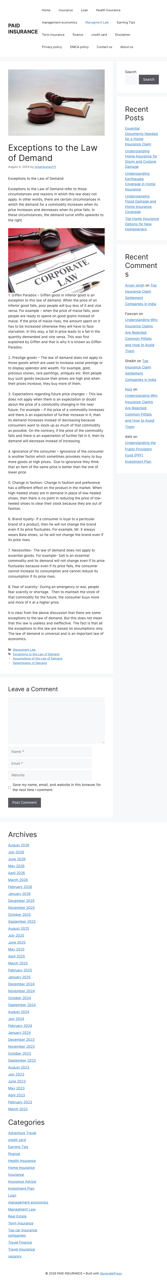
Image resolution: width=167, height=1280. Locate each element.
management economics (59, 22)
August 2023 (18, 1067)
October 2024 (19, 998)
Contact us (104, 47)
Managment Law (97, 22)
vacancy (15, 1256)
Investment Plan (21, 1188)
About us (126, 47)
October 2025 (19, 915)
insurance (66, 10)
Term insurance (53, 35)
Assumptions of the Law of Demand (37, 658)
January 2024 (19, 1033)
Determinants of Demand (30, 663)
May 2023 (16, 1088)
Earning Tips (126, 22)
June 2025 (16, 942)
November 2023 (21, 1047)
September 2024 (22, 1005)
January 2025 (19, 977)
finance (78, 35)
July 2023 (16, 1074)
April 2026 (16, 873)
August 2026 (18, 845)
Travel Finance (20, 1242)
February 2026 (20, 887)
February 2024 (20, 1026)
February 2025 (20, 970)
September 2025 (22, 922)
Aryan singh (134, 285)
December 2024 (21, 984)
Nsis (128, 389)
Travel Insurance (21, 1249)
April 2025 (16, 956)
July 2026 (16, 852)
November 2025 (21, 908)
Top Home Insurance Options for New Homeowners (142, 224)
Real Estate (17, 1216)
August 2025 (18, 928)
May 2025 (16, 949)
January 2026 (19, 894)
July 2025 (16, 935)
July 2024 (16, 1019)
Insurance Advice (22, 1182)
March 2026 (18, 880)
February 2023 (20, 1102)
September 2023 (22, 1060)
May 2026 (16, 866)
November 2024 (21, 991)
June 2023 (17, 1081)
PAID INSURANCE (23, 28)
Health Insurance (108, 10)
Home (46, 10)
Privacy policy (52, 47)
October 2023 (19, 1053)
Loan (84, 10)
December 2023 (21, 1040)
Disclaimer (122, 35)
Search (130, 72)
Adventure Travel (22, 1133)
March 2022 (18, 1109)
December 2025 (21, 901)
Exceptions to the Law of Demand (36, 654)
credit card (99, 35)
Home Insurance (21, 1168)
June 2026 (17, 859)
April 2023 (16, 1095)
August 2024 (18, 1012)
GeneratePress (111, 1273)
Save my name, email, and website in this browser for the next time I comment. (57, 787)
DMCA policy (79, 47)
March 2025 (18, 963)
